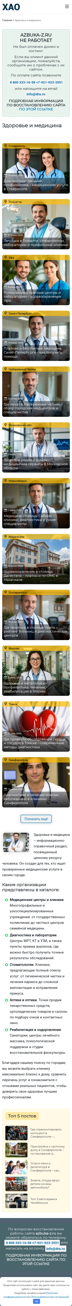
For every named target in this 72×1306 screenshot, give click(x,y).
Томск (12, 704)
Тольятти (15, 201)
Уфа (11, 257)
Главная (7, 20)
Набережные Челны (22, 369)
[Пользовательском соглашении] (50, 1297)
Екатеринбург (18, 592)
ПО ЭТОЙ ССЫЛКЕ (36, 109)
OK (36, 1301)
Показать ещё (36, 819)
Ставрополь (16, 146)
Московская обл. (20, 425)
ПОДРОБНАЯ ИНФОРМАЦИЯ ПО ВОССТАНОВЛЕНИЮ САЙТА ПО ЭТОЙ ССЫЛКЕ (36, 1259)
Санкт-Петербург (20, 313)
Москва (13, 648)
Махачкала (16, 536)
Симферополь (18, 760)
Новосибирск (17, 480)
